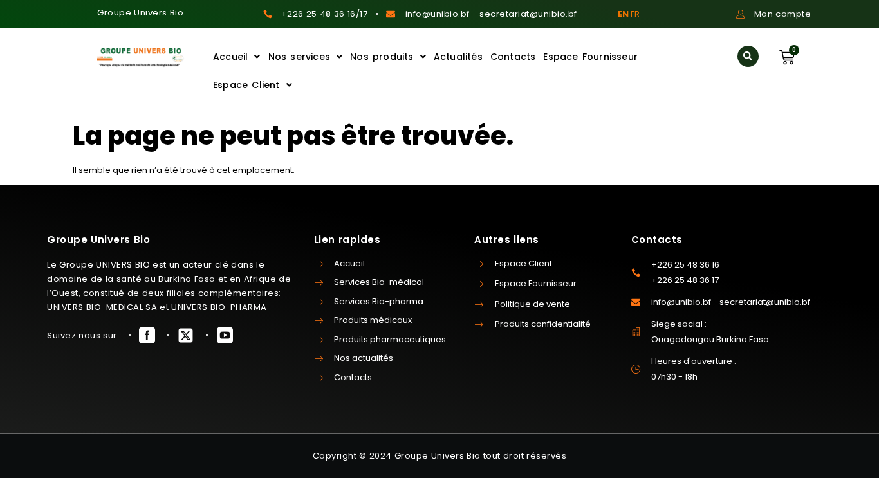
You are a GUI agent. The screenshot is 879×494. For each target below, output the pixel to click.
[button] (748, 56)
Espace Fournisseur (590, 56)
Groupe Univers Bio (140, 12)
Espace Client (246, 84)
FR (635, 14)
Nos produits (381, 56)
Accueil (230, 56)
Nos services (299, 56)
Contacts (513, 56)
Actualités (458, 56)
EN (623, 14)
